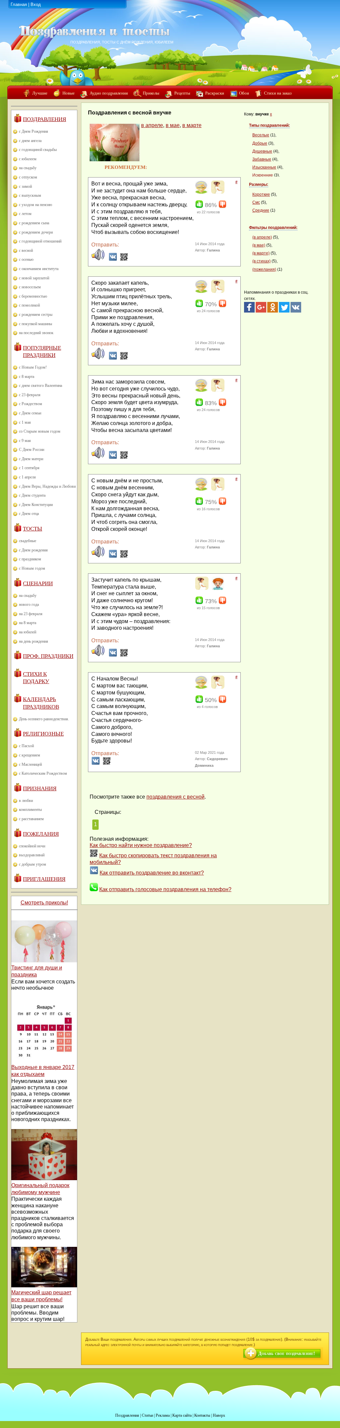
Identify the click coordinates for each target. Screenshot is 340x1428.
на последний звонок (36, 332)
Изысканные (264, 167)
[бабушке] (201, 192)
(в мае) (258, 245)
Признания (39, 788)
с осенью (26, 259)
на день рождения (33, 641)
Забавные (261, 159)
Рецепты (182, 93)
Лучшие (39, 93)
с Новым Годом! (33, 367)
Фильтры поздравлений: (273, 227)
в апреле (152, 125)
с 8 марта (26, 376)
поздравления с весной (175, 797)
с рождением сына (34, 223)
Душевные (262, 151)
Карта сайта (182, 1415)
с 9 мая (25, 440)
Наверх (219, 1415)
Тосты (32, 529)
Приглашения (44, 879)
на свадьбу (28, 168)
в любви (26, 800)
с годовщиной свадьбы (38, 149)
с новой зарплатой (34, 278)
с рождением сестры (35, 314)
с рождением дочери (36, 232)
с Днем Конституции (36, 504)
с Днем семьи (30, 413)
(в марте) (261, 253)
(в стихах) (261, 261)
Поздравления (44, 119)
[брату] (217, 589)
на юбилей (27, 632)
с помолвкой (29, 305)
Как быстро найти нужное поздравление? (141, 845)
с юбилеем (28, 159)
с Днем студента (32, 495)
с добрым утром (32, 864)
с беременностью (33, 296)
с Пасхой (26, 746)
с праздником (30, 559)
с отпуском (28, 177)
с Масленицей (30, 764)
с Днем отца (29, 513)
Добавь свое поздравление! (286, 1353)
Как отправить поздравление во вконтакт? (152, 873)
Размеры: (258, 184)
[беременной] (217, 192)
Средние (260, 210)
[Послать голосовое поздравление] (98, 259)
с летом (25, 213)
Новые (68, 93)
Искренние (262, 175)
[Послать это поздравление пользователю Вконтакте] (113, 259)
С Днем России (31, 449)
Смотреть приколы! (44, 902)
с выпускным (30, 195)
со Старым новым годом (39, 431)
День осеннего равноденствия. (44, 719)
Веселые (260, 135)
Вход (36, 4)
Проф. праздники (48, 656)
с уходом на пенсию (35, 204)
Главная (19, 4)
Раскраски (214, 93)
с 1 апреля (27, 477)
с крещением (29, 755)
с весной (26, 250)
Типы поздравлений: (269, 125)
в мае (173, 125)
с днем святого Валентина (40, 385)
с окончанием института (38, 268)
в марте (192, 125)
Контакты (202, 1415)
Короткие (261, 194)
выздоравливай (31, 855)
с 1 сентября (29, 467)
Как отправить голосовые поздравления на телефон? (165, 889)
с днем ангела (30, 140)
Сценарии (38, 583)
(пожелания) (264, 269)
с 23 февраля (30, 395)
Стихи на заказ (278, 93)
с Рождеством (30, 403)
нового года (29, 604)
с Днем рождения (33, 550)
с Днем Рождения (33, 131)
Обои (244, 93)
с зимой (25, 186)
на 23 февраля (30, 613)
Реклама (163, 1415)
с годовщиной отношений (40, 241)
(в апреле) (262, 237)
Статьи (147, 1415)
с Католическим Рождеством (43, 773)
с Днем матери (31, 459)
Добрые (259, 143)
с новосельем (30, 287)
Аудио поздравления (109, 93)
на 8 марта (27, 622)
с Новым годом (32, 568)
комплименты (30, 809)
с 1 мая (25, 422)
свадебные (27, 540)
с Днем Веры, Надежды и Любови (47, 486)
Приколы (151, 93)
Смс (256, 202)
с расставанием (31, 819)
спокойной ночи (32, 846)
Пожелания (41, 834)
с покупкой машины (35, 323)
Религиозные (43, 734)
